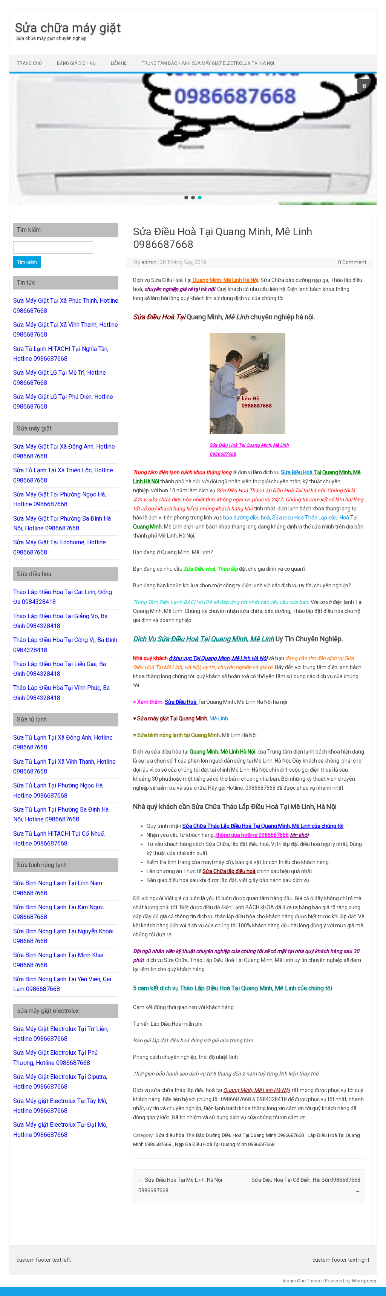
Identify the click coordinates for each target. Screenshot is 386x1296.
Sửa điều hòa (170, 1135)
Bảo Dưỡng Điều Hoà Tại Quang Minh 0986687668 (250, 1135)
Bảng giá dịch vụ (76, 63)
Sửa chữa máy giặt (68, 27)
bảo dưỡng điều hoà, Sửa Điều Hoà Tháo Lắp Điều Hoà (286, 518)
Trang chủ (29, 63)
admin (148, 262)
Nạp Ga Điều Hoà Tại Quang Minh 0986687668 (224, 1144)
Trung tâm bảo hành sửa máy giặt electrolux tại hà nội (208, 63)
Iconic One (294, 1281)
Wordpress (364, 1281)
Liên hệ (119, 63)
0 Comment (352, 262)
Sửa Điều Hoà (296, 472)
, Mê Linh (180, 718)
